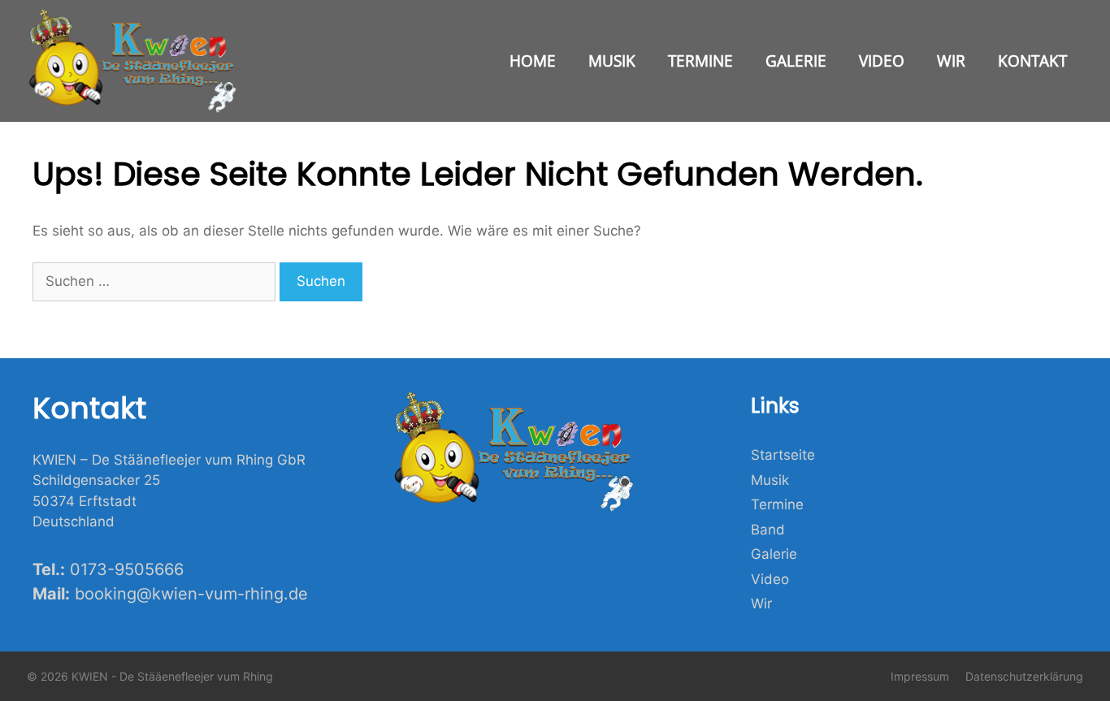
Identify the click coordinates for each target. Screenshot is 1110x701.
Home (532, 60)
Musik (611, 60)
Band (768, 529)
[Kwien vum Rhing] (136, 61)
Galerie (795, 60)
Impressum (920, 676)
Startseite (783, 455)
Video (881, 60)
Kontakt (1032, 60)
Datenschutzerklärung (1024, 676)
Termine (700, 60)
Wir (951, 60)
